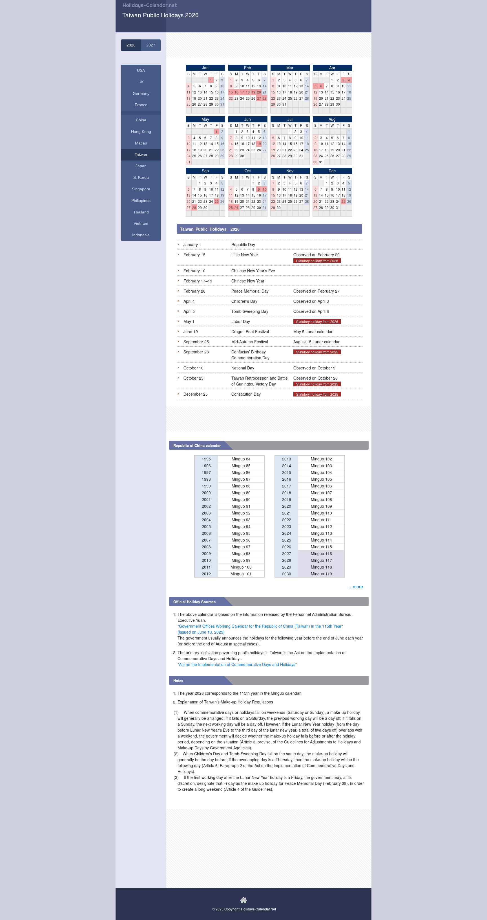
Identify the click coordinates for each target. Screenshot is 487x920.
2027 (150, 45)
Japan (141, 166)
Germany (141, 93)
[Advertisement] (268, 45)
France (141, 105)
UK (141, 82)
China (141, 120)
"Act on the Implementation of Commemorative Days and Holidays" (237, 664)
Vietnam (141, 223)
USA (141, 70)
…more (355, 586)
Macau (141, 143)
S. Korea (141, 177)
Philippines (140, 200)
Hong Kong (141, 131)
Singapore (141, 189)
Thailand (141, 212)
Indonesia (141, 235)
